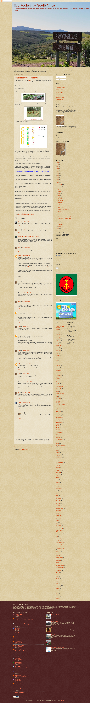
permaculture (58, 491)
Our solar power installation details (64, 216)
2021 (58, 166)
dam (57, 381)
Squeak (57, 558)
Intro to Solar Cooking (60, 97)
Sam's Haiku (17, 615)
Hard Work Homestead (19, 692)
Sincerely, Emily (18, 671)
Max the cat (58, 474)
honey (57, 450)
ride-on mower (58, 518)
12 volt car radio (59, 324)
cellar (57, 368)
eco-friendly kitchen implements (59, 402)
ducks (57, 394)
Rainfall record (58, 100)
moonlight (58, 477)
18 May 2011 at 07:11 (26, 312)
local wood (58, 467)
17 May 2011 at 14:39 (26, 255)
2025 (58, 162)
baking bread (58, 348)
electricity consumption (60, 408)
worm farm (58, 596)
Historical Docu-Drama (19, 637)
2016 (58, 173)
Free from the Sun (59, 422)
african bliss (17, 658)
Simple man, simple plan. (20, 675)
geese (57, 430)
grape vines (58, 437)
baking (57, 347)
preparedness (58, 501)
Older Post (50, 447)
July (59, 193)
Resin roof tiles (59, 517)
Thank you (58, 572)
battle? (16, 633)
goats (57, 434)
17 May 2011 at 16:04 (28, 292)
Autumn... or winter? (62, 215)
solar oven (58, 546)
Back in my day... (61, 213)
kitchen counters (59, 459)
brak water (58, 362)
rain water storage (59, 506)
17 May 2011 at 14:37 (26, 247)
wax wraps (58, 586)
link (29, 259)
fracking (57, 420)
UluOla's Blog (17, 628)
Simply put (60, 211)
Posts (58, 77)
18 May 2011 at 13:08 (26, 363)
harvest (57, 443)
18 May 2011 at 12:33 (26, 350)
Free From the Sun (61, 135)
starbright (57, 562)
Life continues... (61, 200)
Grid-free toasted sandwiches (63, 209)
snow (57, 536)
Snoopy (57, 534)
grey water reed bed (59, 439)
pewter (57, 495)
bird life (57, 357)
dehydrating (58, 384)
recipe (57, 511)
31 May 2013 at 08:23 (25, 402)
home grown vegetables (60, 445)
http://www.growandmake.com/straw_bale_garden (36, 100)
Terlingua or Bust (18, 649)
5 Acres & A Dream (18, 614)
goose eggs (58, 435)
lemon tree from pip (59, 462)
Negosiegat (58, 482)
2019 (58, 168)
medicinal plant (59, 475)
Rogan (19, 402)
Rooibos (57, 520)
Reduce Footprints (18, 662)
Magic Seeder (58, 472)
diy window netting (59, 386)
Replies (21, 410)
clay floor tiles (58, 373)
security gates (58, 525)
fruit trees (57, 427)
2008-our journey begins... (61, 87)
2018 (58, 170)
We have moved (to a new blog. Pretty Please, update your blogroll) (27, 667)
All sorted (60, 202)
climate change (59, 375)
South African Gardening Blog (21, 623)
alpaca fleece (58, 334)
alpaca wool (58, 340)
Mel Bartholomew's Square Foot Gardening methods (38, 266)
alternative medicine (60, 343)
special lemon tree (59, 557)
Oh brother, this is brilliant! (26, 78)
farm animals (58, 411)
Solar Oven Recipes (60, 99)
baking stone (58, 350)
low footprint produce (60, 469)
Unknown (20, 312)
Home (33, 447)
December (60, 184)
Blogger (62, 700)
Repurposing (58, 515)
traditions (57, 578)
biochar (57, 353)
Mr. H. (19, 221)
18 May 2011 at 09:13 (26, 326)
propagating (58, 505)
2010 (58, 228)
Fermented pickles (18, 672)
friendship (58, 425)
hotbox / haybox (59, 454)
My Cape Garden (18, 679)
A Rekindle (17, 629)
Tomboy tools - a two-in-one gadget (64, 218)
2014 (58, 177)
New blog (16, 655)
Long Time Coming (18, 642)
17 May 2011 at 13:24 (25, 221)
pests (57, 493)
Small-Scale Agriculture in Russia (21, 684)
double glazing (58, 388)
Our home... (60, 198)
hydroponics (58, 455)
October (60, 188)
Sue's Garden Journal (19, 645)
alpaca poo (58, 338)
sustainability (58, 570)
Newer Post (17, 447)
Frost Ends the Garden (19, 646)
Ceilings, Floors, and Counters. (20, 676)
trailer (57, 581)
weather (57, 588)
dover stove (58, 389)
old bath (57, 486)
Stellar (57, 563)
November (60, 186)
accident (57, 329)
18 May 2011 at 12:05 (26, 334)
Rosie (57, 522)
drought (57, 391)
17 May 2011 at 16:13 (26, 301)
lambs (57, 460)
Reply (19, 225)
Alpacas (57, 342)
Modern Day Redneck (19, 641)
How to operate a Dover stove (57, 614)
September (60, 189)
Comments (59, 79)
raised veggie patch (22, 214)
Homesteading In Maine (19, 688)
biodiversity (58, 355)
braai (57, 360)
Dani (19, 229)
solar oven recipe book (60, 548)
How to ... (58, 94)
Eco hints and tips (59, 92)
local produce (58, 465)
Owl (56, 490)
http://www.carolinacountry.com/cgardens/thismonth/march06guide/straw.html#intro (32, 188)
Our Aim (57, 85)
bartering (57, 352)
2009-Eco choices (59, 89)
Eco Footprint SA (58, 255)
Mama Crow (30, 80)
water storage (58, 585)
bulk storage (58, 363)
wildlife (57, 593)
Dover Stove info (54, 621)
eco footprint (58, 398)
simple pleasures (59, 533)
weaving (57, 590)
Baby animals (58, 345)
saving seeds (58, 523)
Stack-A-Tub (58, 560)
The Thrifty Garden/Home (20, 636)
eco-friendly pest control (60, 404)
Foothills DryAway (59, 95)
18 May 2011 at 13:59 (26, 373)
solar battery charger (60, 542)
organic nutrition (59, 488)
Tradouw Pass (58, 580)
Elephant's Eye (18, 666)
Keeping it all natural (55, 640)
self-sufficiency (59, 527)
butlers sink (58, 365)
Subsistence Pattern (19, 683)
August (59, 191)
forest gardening (59, 419)
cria (56, 379)
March (59, 222)
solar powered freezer (60, 552)
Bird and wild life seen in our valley (62, 90)
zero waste (58, 598)
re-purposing (58, 510)
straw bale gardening (30, 214)
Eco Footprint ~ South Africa (34, 5)
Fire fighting (58, 415)
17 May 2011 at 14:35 (35, 236)
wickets (19, 334)
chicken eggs (58, 370)
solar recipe (58, 555)
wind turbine (58, 595)
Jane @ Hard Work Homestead (24, 236)
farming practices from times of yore (60, 414)
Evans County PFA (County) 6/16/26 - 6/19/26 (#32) (24, 619)
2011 (58, 182)
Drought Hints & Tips (60, 393)
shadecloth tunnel (59, 528)
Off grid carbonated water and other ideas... (66, 204)
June (59, 195)
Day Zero (57, 383)
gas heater (58, 429)
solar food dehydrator (60, 544)
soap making (58, 538)
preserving (58, 503)
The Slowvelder (18, 654)
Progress (59, 205)
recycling (57, 513)
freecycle (57, 424)
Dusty (57, 396)
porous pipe (58, 500)
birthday (57, 358)
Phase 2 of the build (60, 496)
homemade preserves (60, 447)
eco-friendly (58, 400)
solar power (58, 551)
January (60, 226)
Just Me (19, 255)
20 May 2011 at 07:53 (26, 392)
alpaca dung (58, 330)
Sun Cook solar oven (60, 568)
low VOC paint (58, 470)
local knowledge (59, 464)
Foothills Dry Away (59, 417)
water (57, 583)
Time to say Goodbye (18, 663)
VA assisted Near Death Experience (21, 650)
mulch (57, 480)
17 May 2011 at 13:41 (26, 229)
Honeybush (58, 452)
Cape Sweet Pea (18, 680)
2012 (58, 180)
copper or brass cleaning (59, 378)
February (60, 224)
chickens (57, 372)
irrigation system (59, 457)
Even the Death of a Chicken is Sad (21, 689)
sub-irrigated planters (60, 567)
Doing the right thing (18, 659)
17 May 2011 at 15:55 (26, 281)
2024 (58, 164)
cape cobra (58, 367)
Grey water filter (54, 634)
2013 (58, 179)
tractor (57, 576)
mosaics (57, 479)
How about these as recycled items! (58, 627)
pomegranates (58, 498)
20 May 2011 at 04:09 (28, 381)
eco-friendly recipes (59, 407)
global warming (59, 432)
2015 (58, 175)
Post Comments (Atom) (23, 449)
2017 (58, 171)
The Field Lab (17, 632)
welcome (57, 591)
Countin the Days (18, 618)
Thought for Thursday (60, 573)
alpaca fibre (58, 332)
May (59, 197)
